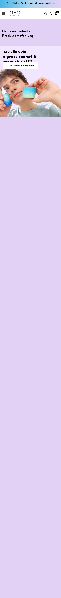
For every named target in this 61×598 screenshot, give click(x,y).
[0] (55, 13)
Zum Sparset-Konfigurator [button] (20, 65)
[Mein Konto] (50, 13)
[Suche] (45, 13)
